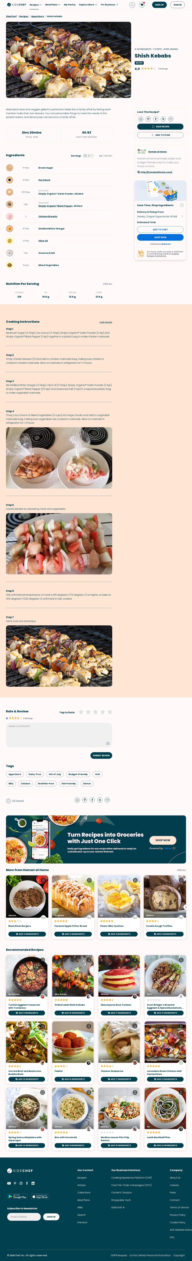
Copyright (179, 1255)
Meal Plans (83, 1200)
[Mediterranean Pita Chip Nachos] (119, 1119)
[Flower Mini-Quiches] (119, 907)
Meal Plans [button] (51, 4)
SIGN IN (178, 4)
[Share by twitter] (164, 118)
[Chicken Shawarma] (119, 1052)
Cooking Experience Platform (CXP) (131, 1177)
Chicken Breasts (47, 216)
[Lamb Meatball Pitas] (165, 1119)
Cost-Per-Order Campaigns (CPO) (131, 1185)
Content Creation (121, 1192)
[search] (132, 5)
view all (181, 870)
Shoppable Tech (121, 1200)
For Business (108, 4)
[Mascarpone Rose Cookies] (119, 986)
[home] (16, 4)
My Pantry (70, 4)
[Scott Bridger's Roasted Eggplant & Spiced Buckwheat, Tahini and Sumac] (165, 986)
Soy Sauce (44, 179)
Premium (82, 1222)
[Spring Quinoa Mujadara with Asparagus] (26, 1119)
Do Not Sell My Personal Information (150, 1255)
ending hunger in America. (163, 255)
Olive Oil (43, 240)
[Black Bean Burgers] (27, 907)
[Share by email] (172, 118)
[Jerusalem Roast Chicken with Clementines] (165, 1052)
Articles (81, 1185)
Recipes (82, 1177)
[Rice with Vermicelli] (73, 1119)
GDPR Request (119, 1255)
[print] (141, 118)
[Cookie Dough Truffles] (165, 907)
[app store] (40, 1196)
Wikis (80, 1207)
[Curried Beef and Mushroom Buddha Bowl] (26, 1052)
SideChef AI (117, 1207)
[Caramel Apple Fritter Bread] (73, 907)
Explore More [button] (86, 4)
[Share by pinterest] (149, 118)
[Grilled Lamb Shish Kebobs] (73, 986)
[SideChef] (20, 1172)
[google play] (17, 1196)
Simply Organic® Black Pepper (55, 205)
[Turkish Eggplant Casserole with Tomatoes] (26, 986)
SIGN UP (159, 4)
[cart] (142, 5)
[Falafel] (73, 1052)
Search (81, 1215)
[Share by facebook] (157, 118)
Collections (83, 1192)
